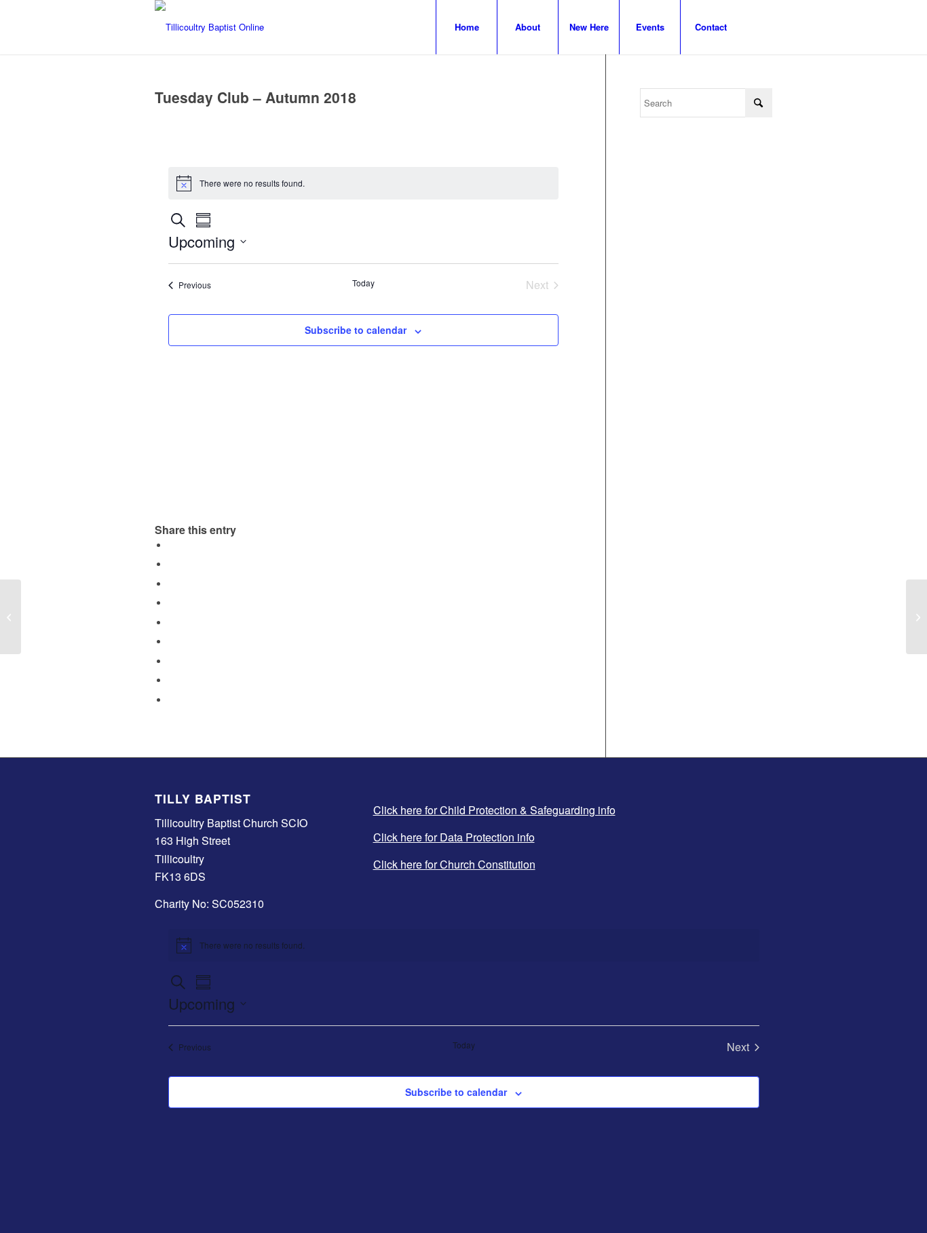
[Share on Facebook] (171, 545)
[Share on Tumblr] (171, 641)
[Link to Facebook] (762, 26)
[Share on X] (171, 564)
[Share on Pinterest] (171, 602)
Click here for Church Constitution (454, 864)
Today (363, 283)
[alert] (363, 183)
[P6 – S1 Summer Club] (10, 617)
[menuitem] (466, 27)
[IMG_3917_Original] (209, 27)
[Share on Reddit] (171, 680)
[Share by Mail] (171, 700)
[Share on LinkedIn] (171, 622)
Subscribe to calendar (355, 330)
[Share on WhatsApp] (171, 583)
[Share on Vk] (171, 661)
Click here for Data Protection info (454, 837)
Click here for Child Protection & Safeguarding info (494, 810)
